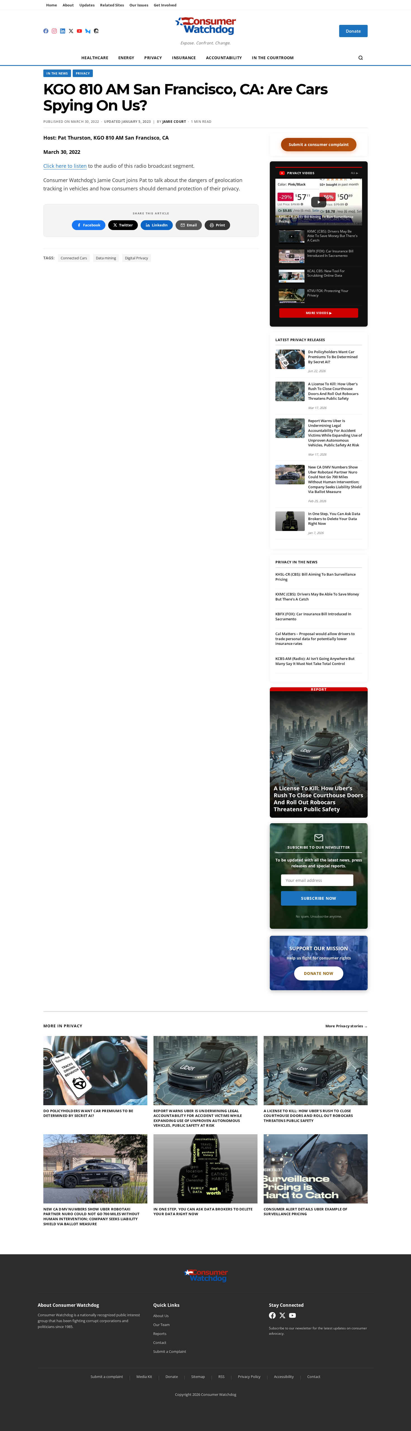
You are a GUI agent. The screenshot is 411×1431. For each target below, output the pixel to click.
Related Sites (112, 5)
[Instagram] (54, 30)
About (68, 5)
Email (192, 225)
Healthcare (94, 57)
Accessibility (284, 1376)
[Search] (361, 58)
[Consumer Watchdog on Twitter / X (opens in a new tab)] (282, 1316)
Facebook (91, 225)
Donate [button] (353, 31)
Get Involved (165, 5)
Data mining (106, 257)
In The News (57, 73)
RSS (221, 1376)
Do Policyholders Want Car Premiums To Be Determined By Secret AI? (333, 356)
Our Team (161, 1324)
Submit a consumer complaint (319, 144)
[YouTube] (79, 30)
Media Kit (144, 1376)
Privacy (153, 57)
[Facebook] (45, 30)
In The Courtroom (273, 57)
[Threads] (96, 30)
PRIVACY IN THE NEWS (296, 562)
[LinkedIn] (62, 30)
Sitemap (198, 1376)
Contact (159, 1342)
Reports (159, 1333)
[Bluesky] (87, 30)
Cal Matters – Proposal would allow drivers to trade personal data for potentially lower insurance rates (315, 638)
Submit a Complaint (169, 1351)
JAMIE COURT (174, 121)
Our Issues (138, 5)
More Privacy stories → (346, 1025)
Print (220, 225)
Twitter (126, 225)
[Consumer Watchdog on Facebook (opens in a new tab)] (272, 1316)
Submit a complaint (107, 1376)
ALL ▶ (354, 173)
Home (51, 5)
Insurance (184, 57)
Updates (87, 5)
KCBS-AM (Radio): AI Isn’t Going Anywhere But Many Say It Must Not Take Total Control (315, 661)
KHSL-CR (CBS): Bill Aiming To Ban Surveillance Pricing (315, 577)
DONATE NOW (319, 973)
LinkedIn (160, 225)
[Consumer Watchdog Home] (206, 1275)
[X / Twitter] (71, 30)
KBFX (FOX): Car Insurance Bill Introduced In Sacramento (313, 616)
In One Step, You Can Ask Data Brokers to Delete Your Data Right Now (334, 518)
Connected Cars (74, 257)
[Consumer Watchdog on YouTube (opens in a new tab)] (292, 1316)
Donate (172, 1376)
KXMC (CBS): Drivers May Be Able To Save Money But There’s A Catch (317, 597)
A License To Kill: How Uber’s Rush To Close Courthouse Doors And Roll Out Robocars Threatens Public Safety (333, 391)
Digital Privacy (136, 257)
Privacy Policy (249, 1376)
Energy (126, 57)
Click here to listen (65, 165)
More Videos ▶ (319, 313)
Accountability (224, 57)
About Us (161, 1315)
